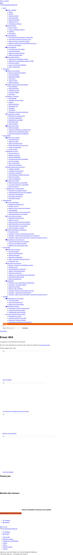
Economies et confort (13, 114)
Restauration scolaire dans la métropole (20, 322)
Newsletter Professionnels (16, 204)
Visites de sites (13, 80)
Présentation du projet (15, 316)
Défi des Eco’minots (14, 287)
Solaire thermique (14, 88)
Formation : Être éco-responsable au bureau (21, 234)
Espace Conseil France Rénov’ (17, 73)
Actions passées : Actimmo (16, 228)
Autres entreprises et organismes (16, 230)
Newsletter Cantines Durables (17, 320)
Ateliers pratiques (14, 82)
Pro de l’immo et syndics (14, 216)
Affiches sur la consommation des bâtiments (21, 283)
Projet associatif (13, 18)
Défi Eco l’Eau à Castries (16, 288)
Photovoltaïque (13, 86)
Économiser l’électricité (15, 118)
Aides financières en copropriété (18, 182)
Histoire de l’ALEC (14, 16)
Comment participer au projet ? (18, 318)
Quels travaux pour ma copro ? (16, 167)
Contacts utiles (13, 149)
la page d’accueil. (45, 345)
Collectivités (6, 247)
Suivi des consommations (16, 194)
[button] (3, 326)
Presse (5, 545)
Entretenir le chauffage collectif (18, 190)
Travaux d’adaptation (15, 179)
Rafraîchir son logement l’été (17, 116)
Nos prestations (11, 47)
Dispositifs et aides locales (16, 277)
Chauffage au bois (14, 90)
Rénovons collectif (14, 63)
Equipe (11, 12)
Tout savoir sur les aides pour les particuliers (16, 411)
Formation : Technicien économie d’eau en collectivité (24, 235)
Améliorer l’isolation (14, 169)
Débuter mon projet (14, 155)
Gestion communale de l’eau (17, 271)
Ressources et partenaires (16, 304)
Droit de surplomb (14, 161)
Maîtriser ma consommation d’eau (18, 245)
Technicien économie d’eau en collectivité (21, 37)
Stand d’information (14, 51)
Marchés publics (7, 547)
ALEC (4, 8)
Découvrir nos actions (13, 71)
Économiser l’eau (13, 122)
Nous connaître (11, 10)
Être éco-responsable (15, 45)
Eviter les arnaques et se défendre (18, 133)
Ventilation (12, 108)
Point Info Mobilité (14, 75)
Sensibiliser (10, 281)
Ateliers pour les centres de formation (19, 208)
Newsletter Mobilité (14, 77)
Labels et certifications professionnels (20, 130)
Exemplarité (12, 33)
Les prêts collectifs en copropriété (18, 184)
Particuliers (6, 69)
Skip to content (4, 1)
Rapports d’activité (14, 20)
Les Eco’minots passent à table (16, 314)
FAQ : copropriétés (14, 163)
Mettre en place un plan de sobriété (19, 41)
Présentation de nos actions (15, 298)
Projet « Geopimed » (14, 67)
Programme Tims (13, 232)
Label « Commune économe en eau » (19, 259)
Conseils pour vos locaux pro (15, 239)
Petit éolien (12, 94)
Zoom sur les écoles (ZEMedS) (17, 65)
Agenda (11, 14)
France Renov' (5, 504)
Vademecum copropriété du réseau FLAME (21, 61)
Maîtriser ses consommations (15, 188)
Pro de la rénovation (13, 202)
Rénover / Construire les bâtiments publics (21, 265)
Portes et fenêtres (14, 104)
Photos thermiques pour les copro (18, 145)
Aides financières (14, 128)
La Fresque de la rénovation (17, 49)
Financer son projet (13, 126)
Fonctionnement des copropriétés (18, 159)
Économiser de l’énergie (15, 196)
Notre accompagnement (16, 253)
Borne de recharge (14, 177)
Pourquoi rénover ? (14, 153)
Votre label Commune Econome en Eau (20, 39)
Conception (12, 110)
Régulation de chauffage (16, 120)
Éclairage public (13, 267)
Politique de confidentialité (10, 541)
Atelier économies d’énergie (16, 53)
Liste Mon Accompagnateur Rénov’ (19, 131)
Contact (5, 324)
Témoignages (12, 98)
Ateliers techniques (14, 255)
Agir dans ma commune (14, 263)
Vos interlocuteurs (14, 139)
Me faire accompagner (15, 165)
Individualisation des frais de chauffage (20, 192)
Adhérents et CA (13, 22)
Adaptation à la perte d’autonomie (18, 112)
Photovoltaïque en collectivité (17, 269)
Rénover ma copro (12, 151)
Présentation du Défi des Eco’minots (19, 308)
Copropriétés (6, 135)
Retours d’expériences (15, 279)
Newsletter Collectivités (15, 257)
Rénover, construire (13, 96)
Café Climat (12, 79)
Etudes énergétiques (15, 157)
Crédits (5, 543)
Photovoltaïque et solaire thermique (19, 175)
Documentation (13, 210)
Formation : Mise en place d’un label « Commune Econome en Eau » (28, 237)
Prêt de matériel (13, 124)
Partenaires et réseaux (15, 24)
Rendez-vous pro (14, 206)
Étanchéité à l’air (13, 106)
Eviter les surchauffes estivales (18, 243)
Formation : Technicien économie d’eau (20, 292)
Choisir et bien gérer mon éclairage (19, 241)
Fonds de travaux (14, 186)
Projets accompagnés (15, 147)
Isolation (11, 102)
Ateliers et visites (13, 141)
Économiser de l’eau (14, 198)
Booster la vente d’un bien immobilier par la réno (22, 43)
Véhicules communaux (15, 273)
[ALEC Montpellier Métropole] (8, 5)
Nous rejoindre (11, 25)
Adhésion (11, 31)
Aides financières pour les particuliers (19, 212)
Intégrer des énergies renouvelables (17, 84)
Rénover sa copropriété (9, 433)
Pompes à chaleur (14, 92)
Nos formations (11, 35)
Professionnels (7, 200)
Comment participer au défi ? (17, 310)
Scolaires (5, 296)
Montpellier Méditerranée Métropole (13, 487)
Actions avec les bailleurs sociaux (18, 59)
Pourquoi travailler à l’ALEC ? (17, 29)
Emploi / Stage (13, 27)
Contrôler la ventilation (15, 173)
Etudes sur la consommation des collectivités (22, 275)
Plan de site (6, 537)
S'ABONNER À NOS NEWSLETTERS (11, 513)
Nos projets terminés (13, 57)
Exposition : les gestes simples (17, 285)
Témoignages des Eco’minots (17, 312)
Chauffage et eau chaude (16, 100)
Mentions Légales (8, 539)
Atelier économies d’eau (15, 55)
